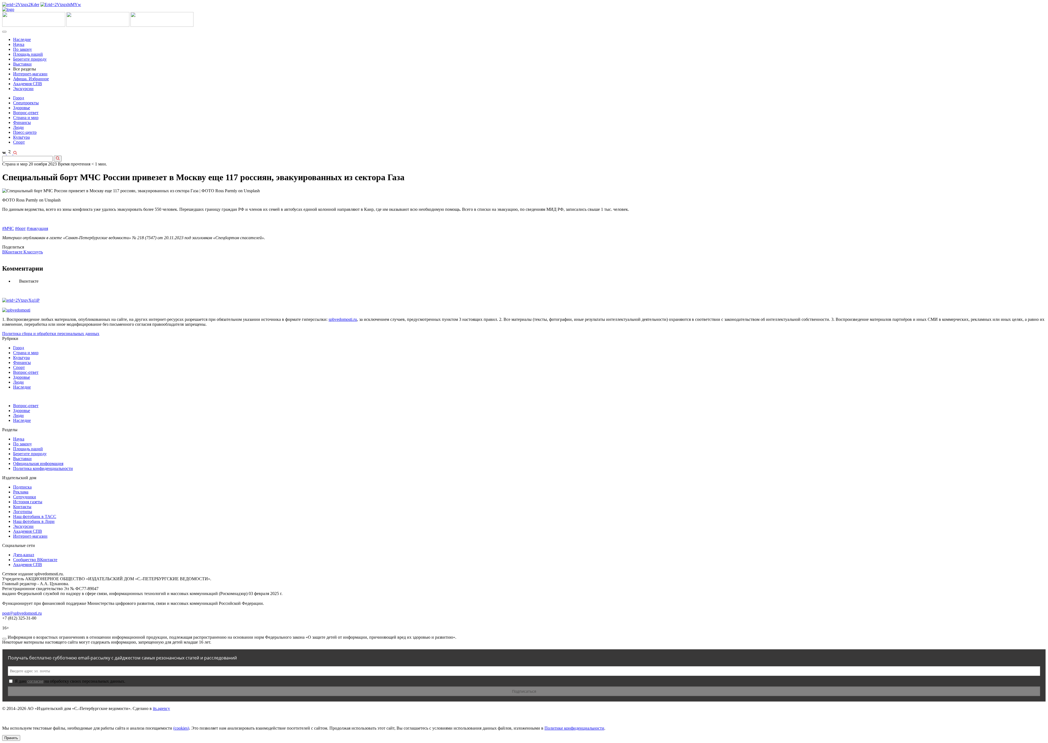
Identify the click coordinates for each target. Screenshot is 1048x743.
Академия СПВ (27, 83)
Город (18, 98)
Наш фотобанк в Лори (34, 521)
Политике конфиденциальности (574, 728)
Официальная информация (38, 463)
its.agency (161, 708)
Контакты (22, 506)
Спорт (19, 142)
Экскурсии (23, 88)
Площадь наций (28, 54)
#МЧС (8, 228)
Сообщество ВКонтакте (35, 559)
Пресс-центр (25, 132)
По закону (22, 49)
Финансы (22, 122)
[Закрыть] (4, 639)
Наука (18, 44)
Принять (11, 738)
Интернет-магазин (30, 74)
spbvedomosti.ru (343, 319)
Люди (18, 127)
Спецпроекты (26, 102)
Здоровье (21, 107)
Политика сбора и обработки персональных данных (50, 333)
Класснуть (33, 252)
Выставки (22, 64)
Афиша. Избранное (31, 78)
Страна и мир (25, 117)
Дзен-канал (23, 554)
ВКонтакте (12, 252)
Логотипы (22, 511)
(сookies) (181, 728)
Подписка (22, 487)
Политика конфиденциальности (43, 468)
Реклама (20, 492)
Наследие (22, 39)
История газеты (27, 501)
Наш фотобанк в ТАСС (34, 516)
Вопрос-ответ (25, 112)
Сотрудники (24, 497)
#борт (20, 228)
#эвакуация (37, 228)
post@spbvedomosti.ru (22, 613)
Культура (21, 137)
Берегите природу (30, 59)
